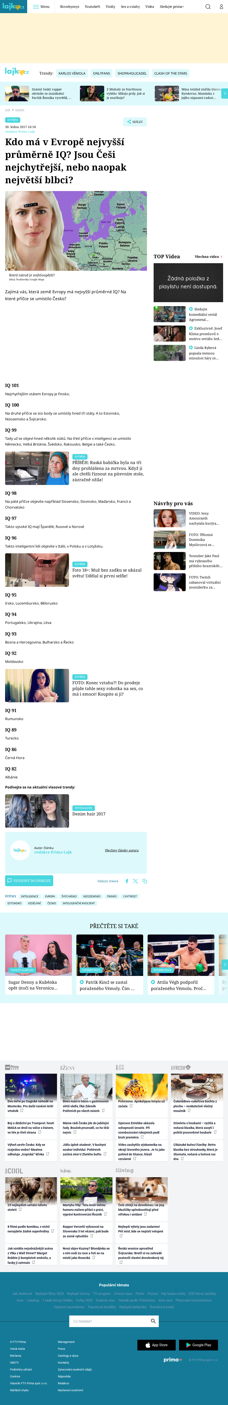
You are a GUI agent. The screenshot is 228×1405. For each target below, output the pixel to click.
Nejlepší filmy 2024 (49, 1294)
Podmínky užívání (21, 1369)
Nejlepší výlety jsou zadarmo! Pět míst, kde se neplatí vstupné (140, 1229)
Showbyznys (69, 6)
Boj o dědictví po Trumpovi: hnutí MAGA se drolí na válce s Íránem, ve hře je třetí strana (31, 1127)
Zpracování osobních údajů (75, 1369)
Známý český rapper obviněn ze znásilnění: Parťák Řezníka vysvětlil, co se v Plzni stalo (52, 95)
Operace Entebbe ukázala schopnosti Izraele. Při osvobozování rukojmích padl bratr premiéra (138, 1130)
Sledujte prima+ (172, 6)
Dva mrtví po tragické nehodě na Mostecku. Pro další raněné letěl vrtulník (30, 1106)
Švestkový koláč (162, 1307)
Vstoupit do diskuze (32, 880)
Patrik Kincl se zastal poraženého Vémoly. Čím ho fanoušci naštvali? (108, 985)
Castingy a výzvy (68, 1355)
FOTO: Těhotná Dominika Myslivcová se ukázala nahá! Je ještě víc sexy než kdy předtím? (206, 539)
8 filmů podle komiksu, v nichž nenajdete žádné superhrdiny (29, 1229)
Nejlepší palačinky (133, 1307)
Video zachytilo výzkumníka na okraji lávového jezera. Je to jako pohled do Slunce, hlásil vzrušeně (141, 1152)
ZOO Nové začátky (202, 1294)
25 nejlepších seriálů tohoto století (27, 1207)
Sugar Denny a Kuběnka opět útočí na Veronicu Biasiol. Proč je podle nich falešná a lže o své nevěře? (34, 985)
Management (66, 1342)
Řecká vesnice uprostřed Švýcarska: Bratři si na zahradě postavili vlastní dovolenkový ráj (141, 1253)
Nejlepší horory (78, 1294)
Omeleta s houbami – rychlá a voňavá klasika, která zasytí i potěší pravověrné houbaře (194, 1127)
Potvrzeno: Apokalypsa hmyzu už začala (141, 1104)
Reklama (15, 1355)
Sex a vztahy (130, 6)
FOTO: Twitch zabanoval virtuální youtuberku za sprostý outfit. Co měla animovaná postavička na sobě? (205, 582)
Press (61, 1348)
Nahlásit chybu (19, 1390)
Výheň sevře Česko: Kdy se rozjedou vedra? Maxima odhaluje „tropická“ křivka (26, 1149)
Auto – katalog (28, 1300)
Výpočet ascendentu (69, 1307)
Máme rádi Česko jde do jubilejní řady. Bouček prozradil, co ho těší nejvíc (86, 1127)
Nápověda (64, 1376)
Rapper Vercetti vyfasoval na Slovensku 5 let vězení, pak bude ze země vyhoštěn (86, 1231)
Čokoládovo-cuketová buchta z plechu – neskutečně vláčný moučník (195, 1106)
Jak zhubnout (22, 1294)
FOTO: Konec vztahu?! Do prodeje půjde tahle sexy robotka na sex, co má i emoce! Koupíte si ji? (107, 688)
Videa (149, 6)
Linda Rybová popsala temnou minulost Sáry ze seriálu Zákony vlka (205, 355)
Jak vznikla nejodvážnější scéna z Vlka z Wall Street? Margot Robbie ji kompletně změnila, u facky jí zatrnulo (30, 1255)
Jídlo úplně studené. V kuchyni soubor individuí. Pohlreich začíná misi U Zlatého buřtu (84, 1149)
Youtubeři (92, 6)
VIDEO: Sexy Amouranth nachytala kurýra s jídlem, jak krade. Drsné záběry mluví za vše (205, 518)
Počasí (153, 1294)
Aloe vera (165, 1300)
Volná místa (17, 1348)
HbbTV (14, 1362)
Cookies (15, 1376)
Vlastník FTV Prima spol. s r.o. (28, 1383)
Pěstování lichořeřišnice (194, 1300)
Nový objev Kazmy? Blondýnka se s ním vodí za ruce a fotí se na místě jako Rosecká (86, 1253)
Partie (140, 1294)
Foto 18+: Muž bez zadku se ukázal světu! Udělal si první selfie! (107, 572)
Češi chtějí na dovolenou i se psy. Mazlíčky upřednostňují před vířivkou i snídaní (141, 1209)
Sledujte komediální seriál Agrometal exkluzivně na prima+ (203, 319)
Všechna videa (207, 256)
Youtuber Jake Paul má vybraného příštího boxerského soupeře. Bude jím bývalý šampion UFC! (206, 561)
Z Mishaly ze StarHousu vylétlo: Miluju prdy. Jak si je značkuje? (126, 93)
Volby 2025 (84, 1300)
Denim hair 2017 (88, 814)
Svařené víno (105, 1300)
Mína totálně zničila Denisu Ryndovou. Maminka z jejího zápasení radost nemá (201, 95)
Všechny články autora (121, 850)
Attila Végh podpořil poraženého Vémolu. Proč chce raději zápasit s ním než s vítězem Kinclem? (177, 985)
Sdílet (135, 123)
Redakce (63, 1383)
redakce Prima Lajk (20, 131)
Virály (110, 6)
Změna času (123, 1294)
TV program (102, 1294)
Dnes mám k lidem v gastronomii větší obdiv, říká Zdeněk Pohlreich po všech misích (86, 1106)
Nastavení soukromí (70, 1390)
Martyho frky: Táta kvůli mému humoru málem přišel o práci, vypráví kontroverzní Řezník (84, 1209)
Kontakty (63, 1362)
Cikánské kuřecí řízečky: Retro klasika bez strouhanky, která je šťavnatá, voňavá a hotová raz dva (195, 1152)
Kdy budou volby (173, 1294)
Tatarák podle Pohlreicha (136, 1300)
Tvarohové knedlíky (102, 1307)
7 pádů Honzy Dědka (57, 1300)
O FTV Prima (18, 1342)
